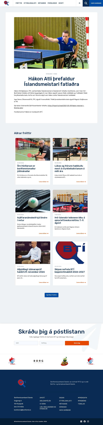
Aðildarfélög (45, 401)
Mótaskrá (42, 3)
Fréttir (19, 3)
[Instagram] (88, 421)
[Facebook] (85, 421)
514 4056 (20, 407)
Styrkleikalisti (30, 3)
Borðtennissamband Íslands (22, 383)
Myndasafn (82, 398)
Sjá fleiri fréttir (51, 295)
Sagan (65, 3)
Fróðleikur (52, 3)
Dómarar (62, 407)
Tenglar (66, 3)
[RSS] (81, 421)
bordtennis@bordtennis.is (22, 410)
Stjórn (43, 404)
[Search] (86, 3)
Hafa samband (96, 3)
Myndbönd (82, 401)
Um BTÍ (61, 3)
